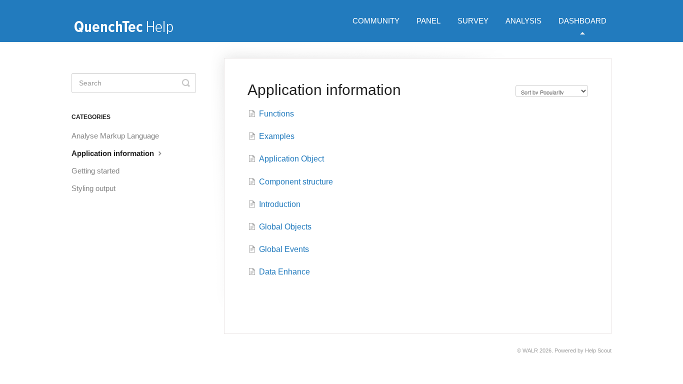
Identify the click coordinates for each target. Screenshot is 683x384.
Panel (428, 20)
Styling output (94, 188)
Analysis (524, 20)
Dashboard (582, 20)
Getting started (96, 170)
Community (376, 20)
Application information (114, 153)
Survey (473, 20)
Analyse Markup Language (115, 136)
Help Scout (598, 351)
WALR (530, 351)
